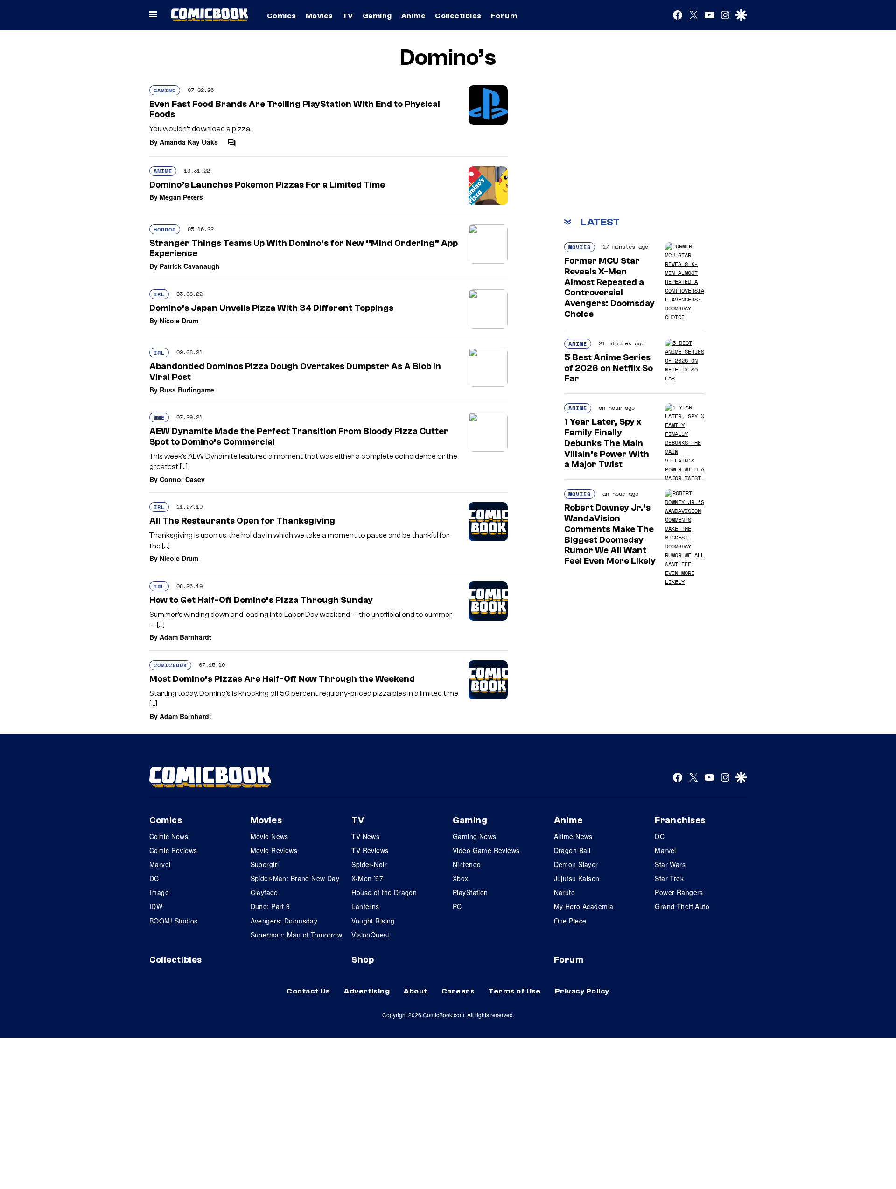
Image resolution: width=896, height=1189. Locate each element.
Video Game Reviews (486, 850)
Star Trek (669, 878)
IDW (155, 906)
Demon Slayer (576, 864)
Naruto (564, 892)
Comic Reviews (173, 850)
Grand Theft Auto (682, 906)
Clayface (264, 892)
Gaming (377, 16)
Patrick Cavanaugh (190, 266)
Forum (504, 16)
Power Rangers (679, 892)
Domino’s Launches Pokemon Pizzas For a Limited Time (267, 185)
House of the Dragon (384, 892)
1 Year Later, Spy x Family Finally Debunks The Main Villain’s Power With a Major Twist (606, 443)
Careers (458, 991)
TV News (365, 836)
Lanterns (365, 906)
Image (159, 892)
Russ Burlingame (187, 389)
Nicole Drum (179, 320)
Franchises (680, 820)
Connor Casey (182, 479)
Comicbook (170, 665)
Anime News (573, 836)
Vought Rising (372, 920)
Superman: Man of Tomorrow (297, 934)
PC (457, 906)
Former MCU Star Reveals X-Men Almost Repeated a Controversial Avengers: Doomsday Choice (609, 287)
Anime (413, 16)
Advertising (367, 991)
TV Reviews (369, 850)
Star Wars (670, 864)
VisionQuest (370, 934)
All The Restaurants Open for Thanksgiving (242, 521)
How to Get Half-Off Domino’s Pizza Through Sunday (261, 600)
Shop (362, 960)
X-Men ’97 (367, 878)
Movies (319, 16)
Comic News (168, 836)
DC (154, 878)
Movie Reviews (274, 850)
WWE (159, 417)
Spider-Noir (369, 864)
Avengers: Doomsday (284, 920)
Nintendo (467, 864)
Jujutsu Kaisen (577, 878)
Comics (281, 16)
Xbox (461, 878)
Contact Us (308, 991)
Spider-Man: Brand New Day (295, 878)
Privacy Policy (582, 991)
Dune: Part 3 (270, 906)
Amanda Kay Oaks (189, 142)
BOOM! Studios (173, 920)
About (415, 991)
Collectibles (458, 16)
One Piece (570, 920)
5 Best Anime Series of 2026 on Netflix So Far (608, 368)
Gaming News (475, 836)
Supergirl (265, 864)
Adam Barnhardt (185, 637)
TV (348, 16)
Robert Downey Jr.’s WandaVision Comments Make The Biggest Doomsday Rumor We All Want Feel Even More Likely (610, 534)
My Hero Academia (584, 906)
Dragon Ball (572, 850)
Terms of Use (515, 991)
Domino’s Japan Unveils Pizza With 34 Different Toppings (271, 308)
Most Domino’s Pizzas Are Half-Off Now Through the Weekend (282, 679)
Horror (165, 229)
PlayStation (470, 892)
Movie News (269, 836)
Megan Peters (181, 197)
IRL (159, 294)
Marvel (160, 864)
